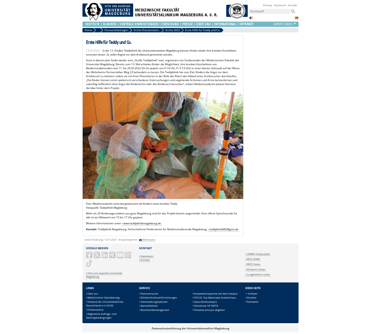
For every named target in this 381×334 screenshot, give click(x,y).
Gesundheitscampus (205, 301)
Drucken (251, 297)
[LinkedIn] (104, 256)
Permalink (252, 301)
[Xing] (112, 256)
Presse (187, 24)
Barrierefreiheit (149, 305)
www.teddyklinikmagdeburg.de (142, 223)
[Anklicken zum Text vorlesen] (251, 19)
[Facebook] (89, 256)
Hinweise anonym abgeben (209, 310)
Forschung (170, 24)
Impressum (280, 5)
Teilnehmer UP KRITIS (206, 305)
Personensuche (149, 293)
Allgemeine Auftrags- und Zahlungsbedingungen (101, 315)
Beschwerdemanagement (155, 310)
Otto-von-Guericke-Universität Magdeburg (104, 274)
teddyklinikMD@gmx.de (223, 229)
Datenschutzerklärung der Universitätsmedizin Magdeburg (190, 328)
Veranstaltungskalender (154, 301)
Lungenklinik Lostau (258, 274)
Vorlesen (252, 293)
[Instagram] (128, 256)
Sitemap (267, 5)
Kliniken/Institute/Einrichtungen (159, 297)
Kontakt (292, 5)
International (225, 24)
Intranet (247, 24)
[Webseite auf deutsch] (297, 18)
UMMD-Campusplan (258, 254)
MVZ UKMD (253, 259)
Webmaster (148, 239)
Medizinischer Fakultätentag (104, 297)
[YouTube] (120, 256)
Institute (92, 24)
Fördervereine (95, 309)
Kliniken (109, 24)
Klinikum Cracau (256, 269)
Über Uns (203, 24)
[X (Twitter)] (97, 256)
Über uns (93, 293)
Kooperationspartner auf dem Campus (216, 293)
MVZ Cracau (253, 264)
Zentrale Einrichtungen (139, 24)
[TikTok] (89, 265)
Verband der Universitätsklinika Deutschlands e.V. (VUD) (104, 303)
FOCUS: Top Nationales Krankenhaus (215, 297)
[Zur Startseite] (107, 19)
